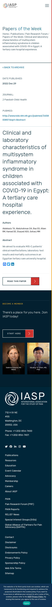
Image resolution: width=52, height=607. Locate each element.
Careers (9, 486)
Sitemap (9, 573)
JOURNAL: (8, 94)
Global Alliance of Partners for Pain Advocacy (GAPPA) (23, 526)
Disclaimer (10, 542)
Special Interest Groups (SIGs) (20, 520)
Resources (10, 460)
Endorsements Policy (16, 553)
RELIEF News (12, 514)
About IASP (11, 491)
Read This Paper (16, 281)
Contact (9, 537)
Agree (26, 603)
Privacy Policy (12, 558)
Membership (11, 481)
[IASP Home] (10, 5)
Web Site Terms (13, 568)
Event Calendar (13, 471)
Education (10, 465)
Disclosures (11, 547)
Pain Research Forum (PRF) (19, 504)
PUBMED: (8, 110)
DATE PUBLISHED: (12, 78)
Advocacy (10, 476)
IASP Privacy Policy (35, 597)
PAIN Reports (12, 509)
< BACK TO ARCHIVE (13, 67)
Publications (11, 455)
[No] (49, 595)
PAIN (7, 499)
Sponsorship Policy (15, 563)
